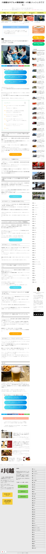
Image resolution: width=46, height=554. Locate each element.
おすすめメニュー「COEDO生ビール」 (13, 116)
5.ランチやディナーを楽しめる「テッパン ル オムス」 (15, 124)
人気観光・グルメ (5, 13)
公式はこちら (15, 287)
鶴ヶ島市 (39, 282)
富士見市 (39, 493)
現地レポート (39, 259)
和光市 (39, 221)
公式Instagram (23, 486)
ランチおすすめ (14, 13)
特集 (39, 255)
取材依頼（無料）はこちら (7, 494)
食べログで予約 (15, 154)
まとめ (7, 128)
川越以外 (39, 232)
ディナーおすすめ (23, 13)
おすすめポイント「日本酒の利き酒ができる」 (14, 112)
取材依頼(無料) (40, 12)
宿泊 (39, 225)
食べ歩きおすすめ (32, 13)
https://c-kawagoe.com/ (37, 310)
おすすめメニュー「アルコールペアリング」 (13, 125)
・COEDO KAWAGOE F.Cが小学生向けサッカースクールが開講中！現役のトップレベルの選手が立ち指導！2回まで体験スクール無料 (15, 422)
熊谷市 (39, 252)
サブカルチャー (39, 207)
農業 (39, 277)
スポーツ (39, 209)
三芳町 (39, 216)
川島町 (39, 230)
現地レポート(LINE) (39, 261)
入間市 (39, 484)
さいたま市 (39, 205)
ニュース (39, 212)
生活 (39, 266)
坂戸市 (39, 223)
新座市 (39, 243)
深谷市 (39, 250)
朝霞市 (39, 248)
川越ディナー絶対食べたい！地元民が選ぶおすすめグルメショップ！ (15, 82)
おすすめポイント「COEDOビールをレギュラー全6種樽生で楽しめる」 (17, 121)
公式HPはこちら (15, 196)
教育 (39, 239)
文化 (39, 241)
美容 (39, 270)
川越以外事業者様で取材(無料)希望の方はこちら (7, 502)
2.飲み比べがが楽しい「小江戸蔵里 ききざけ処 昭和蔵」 (15, 110)
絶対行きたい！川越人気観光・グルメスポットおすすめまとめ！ (15, 72)
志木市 (39, 234)
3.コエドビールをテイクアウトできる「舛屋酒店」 (14, 114)
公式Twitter (23, 491)
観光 (39, 273)
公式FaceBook (23, 496)
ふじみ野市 (39, 214)
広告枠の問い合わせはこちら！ (10, 33)
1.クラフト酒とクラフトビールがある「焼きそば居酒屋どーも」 (15, 106)
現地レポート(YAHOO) (39, 264)
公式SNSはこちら (15, 239)
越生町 (39, 275)
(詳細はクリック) (14, 426)
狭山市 (39, 257)
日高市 (39, 246)
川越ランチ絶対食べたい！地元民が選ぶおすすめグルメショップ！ (15, 77)
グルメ (39, 203)
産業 (39, 268)
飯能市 (39, 279)
